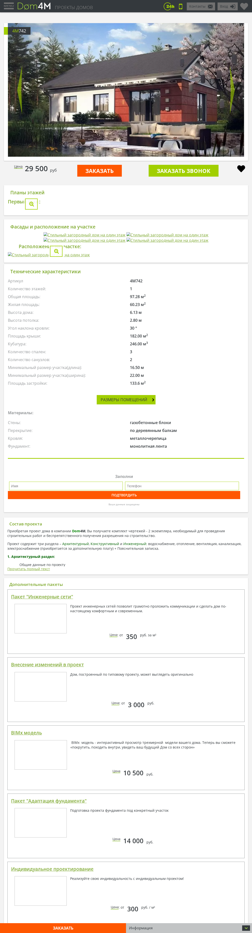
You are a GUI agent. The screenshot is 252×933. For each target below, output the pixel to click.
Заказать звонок (183, 170)
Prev (20, 90)
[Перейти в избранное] (244, 4)
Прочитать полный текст (28, 766)
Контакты (197, 6)
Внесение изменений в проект (47, 862)
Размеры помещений (124, 597)
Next (232, 90)
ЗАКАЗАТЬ (99, 170)
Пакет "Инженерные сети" (42, 794)
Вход (224, 6)
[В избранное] (241, 169)
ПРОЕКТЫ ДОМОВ (74, 7)
